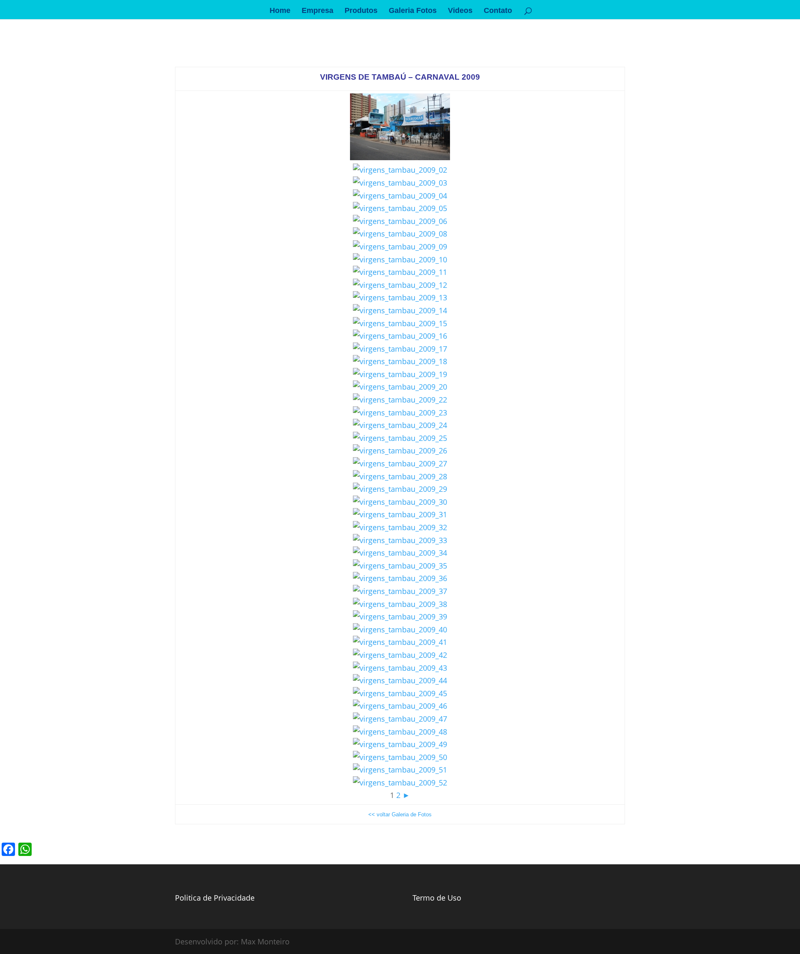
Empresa (317, 11)
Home (280, 11)
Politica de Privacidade (215, 898)
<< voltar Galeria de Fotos (400, 814)
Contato (498, 11)
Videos (460, 11)
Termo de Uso (436, 898)
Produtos (361, 11)
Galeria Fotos (413, 11)
